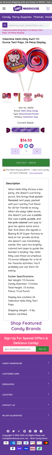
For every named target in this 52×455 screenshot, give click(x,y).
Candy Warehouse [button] (12, 363)
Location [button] (7, 394)
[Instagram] (30, 431)
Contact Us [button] (8, 405)
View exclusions (36, 173)
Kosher (35, 114)
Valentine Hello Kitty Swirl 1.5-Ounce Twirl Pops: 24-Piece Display (24, 40)
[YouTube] (35, 431)
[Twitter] (13, 431)
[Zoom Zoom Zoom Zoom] (26, 67)
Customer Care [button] (10, 373)
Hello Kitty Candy (29, 110)
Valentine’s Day (30, 117)
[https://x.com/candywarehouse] (41, 431)
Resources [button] (8, 384)
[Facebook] (8, 431)
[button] (6, 17)
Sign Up (42, 349)
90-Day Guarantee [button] (12, 415)
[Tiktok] (19, 431)
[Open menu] (6, 8)
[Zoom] (7, 86)
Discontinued (25, 114)
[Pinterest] (24, 431)
